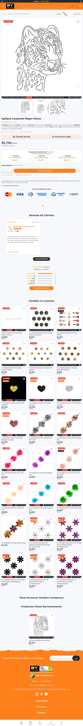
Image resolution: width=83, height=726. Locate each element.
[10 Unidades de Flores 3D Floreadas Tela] (69, 423)
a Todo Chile (44, 1)
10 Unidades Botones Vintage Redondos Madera (67, 369)
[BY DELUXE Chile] (10, 6)
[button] (80, 6)
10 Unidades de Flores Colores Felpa (14, 543)
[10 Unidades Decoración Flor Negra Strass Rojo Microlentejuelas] (14, 565)
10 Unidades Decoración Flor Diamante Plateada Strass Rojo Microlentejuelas (39, 545)
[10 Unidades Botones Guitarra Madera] (69, 318)
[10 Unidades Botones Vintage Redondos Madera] (69, 353)
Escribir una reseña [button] (41, 288)
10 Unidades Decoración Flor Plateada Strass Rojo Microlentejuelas (38, 582)
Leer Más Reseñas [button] (41, 259)
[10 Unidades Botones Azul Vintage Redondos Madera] (41, 318)
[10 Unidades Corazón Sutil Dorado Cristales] (14, 388)
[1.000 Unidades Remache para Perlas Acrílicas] (14, 318)
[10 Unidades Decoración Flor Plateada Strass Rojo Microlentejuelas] (41, 565)
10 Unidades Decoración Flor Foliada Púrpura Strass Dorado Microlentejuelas (69, 545)
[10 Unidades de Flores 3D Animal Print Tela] (41, 423)
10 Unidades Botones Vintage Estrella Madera (11, 369)
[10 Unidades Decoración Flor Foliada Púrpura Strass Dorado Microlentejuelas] (69, 528)
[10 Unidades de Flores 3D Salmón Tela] (14, 493)
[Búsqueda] (73, 6)
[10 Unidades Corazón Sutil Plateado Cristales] (69, 388)
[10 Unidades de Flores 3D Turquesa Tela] (41, 493)
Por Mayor (50, 152)
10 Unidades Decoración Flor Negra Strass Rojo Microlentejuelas (13, 581)
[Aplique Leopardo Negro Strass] (41, 626)
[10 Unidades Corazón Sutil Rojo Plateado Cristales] (14, 423)
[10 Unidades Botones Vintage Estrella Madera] (14, 353)
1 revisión (14, 122)
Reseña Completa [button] (13, 252)
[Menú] (3, 6)
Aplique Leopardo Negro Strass (39, 640)
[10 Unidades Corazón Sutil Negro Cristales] (41, 388)
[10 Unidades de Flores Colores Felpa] (14, 528)
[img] (12, 222)
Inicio (3, 14)
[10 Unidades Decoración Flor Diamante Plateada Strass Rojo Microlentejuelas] (41, 528)
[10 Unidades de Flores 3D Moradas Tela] (41, 458)
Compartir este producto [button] (11, 185)
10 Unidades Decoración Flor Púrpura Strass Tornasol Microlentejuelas (66, 582)
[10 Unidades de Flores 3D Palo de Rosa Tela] (69, 458)
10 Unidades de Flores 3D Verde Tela (69, 508)
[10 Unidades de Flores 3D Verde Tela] (69, 493)
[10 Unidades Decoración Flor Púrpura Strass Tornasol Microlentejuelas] (69, 565)
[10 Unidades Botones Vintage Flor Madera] (41, 353)
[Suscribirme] (76, 658)
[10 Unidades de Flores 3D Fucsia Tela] (14, 458)
